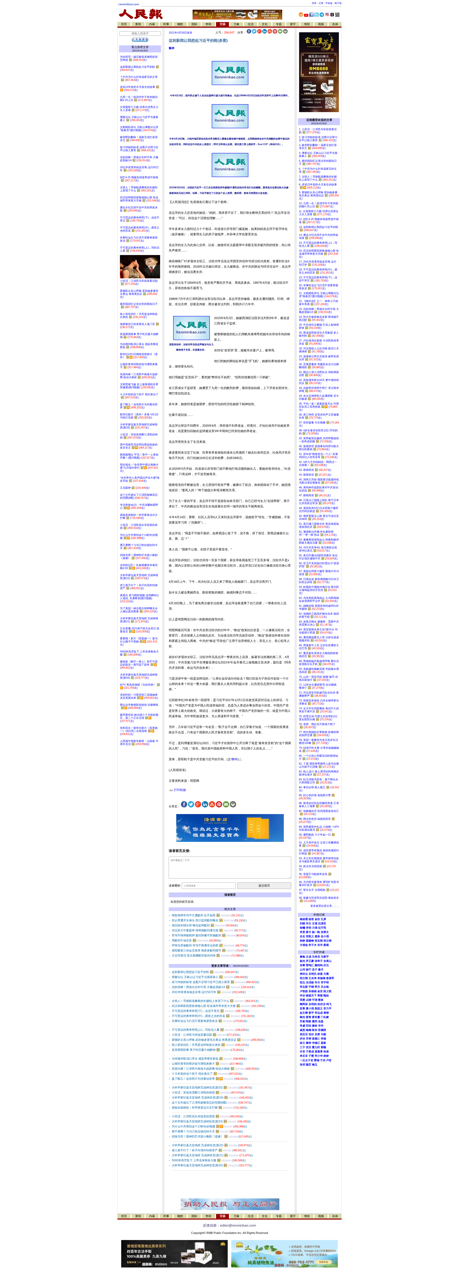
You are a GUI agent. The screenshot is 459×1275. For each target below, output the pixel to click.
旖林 (314, 1025)
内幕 (152, 24)
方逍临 (304, 945)
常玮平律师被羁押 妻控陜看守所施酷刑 (210, 935)
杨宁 (308, 969)
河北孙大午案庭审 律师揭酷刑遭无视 (209, 930)
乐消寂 (310, 982)
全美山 (327, 961)
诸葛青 (319, 1051)
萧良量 (316, 1017)
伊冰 (302, 1038)
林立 (302, 1042)
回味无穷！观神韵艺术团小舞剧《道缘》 (212, 1136)
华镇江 (316, 1042)
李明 (308, 927)
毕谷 (302, 995)
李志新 (304, 986)
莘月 (317, 986)
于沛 (322, 1060)
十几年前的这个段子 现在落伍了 (207, 1073)
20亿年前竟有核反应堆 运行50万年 (209, 992)
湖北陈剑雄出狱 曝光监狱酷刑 (205, 925)
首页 (124, 24)
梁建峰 (310, 940)
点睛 (308, 999)
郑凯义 (310, 936)
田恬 (308, 1025)
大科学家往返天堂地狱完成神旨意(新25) (212, 1087)
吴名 (302, 936)
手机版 (328, 3)
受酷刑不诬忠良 (196, 940)
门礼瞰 (325, 1017)
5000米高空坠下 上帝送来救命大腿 (209, 1160)
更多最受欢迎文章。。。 (325, 905)
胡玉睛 (319, 940)
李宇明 (325, 982)
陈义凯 (327, 991)
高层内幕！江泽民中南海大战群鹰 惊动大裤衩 (215, 1068)
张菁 (302, 965)
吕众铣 (325, 986)
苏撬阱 (322, 1030)
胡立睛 (304, 978)
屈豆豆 (304, 1034)
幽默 (180, 24)
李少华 (319, 1055)
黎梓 (171, 48)
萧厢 (326, 945)
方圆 (326, 973)
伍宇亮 (322, 927)
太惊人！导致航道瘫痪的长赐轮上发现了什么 (215, 1000)
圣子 (314, 969)
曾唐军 (330, 978)
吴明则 (313, 1004)
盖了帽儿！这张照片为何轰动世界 (210, 1078)
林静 (302, 940)
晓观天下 (311, 995)
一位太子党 (306, 1060)
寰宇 (293, 24)
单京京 (304, 1055)
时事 (166, 24)
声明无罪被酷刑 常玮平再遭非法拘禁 (210, 945)
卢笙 (329, 1060)
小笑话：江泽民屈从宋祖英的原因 (207, 1116)
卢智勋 (304, 991)
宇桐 (311, 986)
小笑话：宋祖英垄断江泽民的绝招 (208, 1092)
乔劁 (302, 1021)
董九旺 (316, 1047)
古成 (308, 956)
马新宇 (325, 956)
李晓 (323, 1038)
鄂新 (308, 1021)
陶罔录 (304, 1004)
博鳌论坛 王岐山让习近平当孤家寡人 (210, 977)
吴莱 (317, 1034)
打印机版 (179, 790)
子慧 (311, 1055)
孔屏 (323, 919)
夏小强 (310, 1008)
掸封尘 (304, 973)
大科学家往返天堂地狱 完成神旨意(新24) (212, 1097)
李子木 (313, 945)
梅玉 (314, 1064)
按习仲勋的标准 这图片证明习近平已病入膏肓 (215, 982)
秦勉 (302, 956)
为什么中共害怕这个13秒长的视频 (209, 1126)
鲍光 (302, 1017)
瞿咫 (314, 1021)
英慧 (302, 999)
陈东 (314, 1030)
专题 (279, 24)
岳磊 (320, 1021)
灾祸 (222, 24)
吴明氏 (313, 973)
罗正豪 (310, 961)
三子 (302, 1047)
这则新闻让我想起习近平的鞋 (205, 972)
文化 (265, 24)
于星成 (310, 1051)
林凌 (326, 1051)
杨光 (302, 961)
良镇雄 (313, 991)
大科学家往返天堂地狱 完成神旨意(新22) (212, 1145)
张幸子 (319, 961)
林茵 (320, 973)
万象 (236, 24)
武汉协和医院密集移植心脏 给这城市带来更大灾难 (218, 1005)
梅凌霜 (304, 919)
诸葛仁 (316, 1038)
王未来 (313, 978)
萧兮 (308, 932)
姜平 (311, 1012)
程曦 (302, 927)
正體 (321, 3)
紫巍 (323, 1047)
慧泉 (320, 999)
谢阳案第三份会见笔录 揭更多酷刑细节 (210, 950)
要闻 (138, 24)
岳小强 (325, 936)
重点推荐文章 (140, 47)
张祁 (302, 1064)
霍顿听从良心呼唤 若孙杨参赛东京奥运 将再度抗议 (218, 1039)
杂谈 (335, 24)
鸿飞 (329, 1004)
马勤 (323, 1034)
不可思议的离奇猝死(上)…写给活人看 (210, 1029)
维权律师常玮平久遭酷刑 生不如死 (208, 915)
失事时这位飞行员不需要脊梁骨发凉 (209, 1020)
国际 (194, 24)
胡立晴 (327, 940)
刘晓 (302, 923)
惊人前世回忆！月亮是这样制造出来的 (210, 1044)
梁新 (323, 1042)
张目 (311, 1034)
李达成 (319, 1012)
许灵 (302, 1051)
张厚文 (325, 932)
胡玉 (302, 982)
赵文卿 (304, 1012)
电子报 (338, 3)
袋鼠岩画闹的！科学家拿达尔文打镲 (209, 1107)
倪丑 (308, 1047)
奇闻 (208, 24)
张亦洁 (321, 1004)
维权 (307, 24)
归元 (326, 965)
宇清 (314, 999)
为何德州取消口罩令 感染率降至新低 (209, 1058)
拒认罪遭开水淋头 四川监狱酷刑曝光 (209, 920)
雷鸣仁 (310, 965)
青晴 (326, 1012)
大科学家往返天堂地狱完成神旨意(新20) (212, 1165)
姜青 (308, 1017)
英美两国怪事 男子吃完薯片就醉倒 (208, 1049)
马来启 (316, 956)
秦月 (320, 969)
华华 (320, 1025)
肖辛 (320, 945)
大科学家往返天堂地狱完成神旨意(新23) (211, 1121)
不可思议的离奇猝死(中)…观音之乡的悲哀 (213, 1015)
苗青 (302, 1008)
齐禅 (308, 1038)
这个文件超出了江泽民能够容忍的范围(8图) (212, 1102)
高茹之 (319, 1008)
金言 (320, 991)
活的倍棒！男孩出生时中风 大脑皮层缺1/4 (213, 987)
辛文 (308, 923)
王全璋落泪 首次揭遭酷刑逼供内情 (208, 955)
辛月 (317, 982)
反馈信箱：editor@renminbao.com (229, 1225)
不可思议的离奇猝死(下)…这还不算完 (210, 1010)
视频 (321, 24)
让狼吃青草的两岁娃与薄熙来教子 (207, 1063)
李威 (302, 1025)
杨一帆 (316, 932)
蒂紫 (320, 995)
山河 (302, 969)
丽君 (311, 919)
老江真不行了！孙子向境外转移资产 (209, 1150)
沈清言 (322, 923)
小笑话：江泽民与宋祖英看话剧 (206, 1034)
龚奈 (317, 936)
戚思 (302, 1030)
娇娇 (326, 1055)
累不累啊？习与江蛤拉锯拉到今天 (207, 1131)
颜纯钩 (319, 965)
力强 (314, 927)
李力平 (327, 1008)
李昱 (302, 932)
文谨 (314, 923)
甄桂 (326, 995)
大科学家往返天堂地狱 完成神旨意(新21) (212, 1155)
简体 (314, 3)
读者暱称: (175, 885)
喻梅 (308, 1030)
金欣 (317, 919)
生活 (251, 24)
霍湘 (316, 1060)
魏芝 (308, 1064)
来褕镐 (321, 978)
